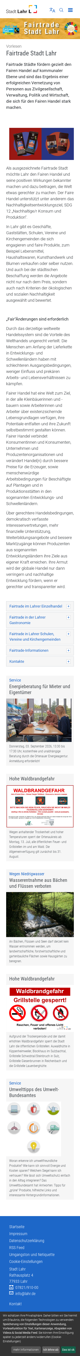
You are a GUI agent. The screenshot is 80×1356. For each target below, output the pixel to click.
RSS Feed (16, 1247)
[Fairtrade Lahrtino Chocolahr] (41, 144)
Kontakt (15, 1303)
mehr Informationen (26, 1349)
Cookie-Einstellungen (26, 1261)
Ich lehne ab (50, 1349)
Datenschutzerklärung (26, 1240)
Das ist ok (68, 1349)
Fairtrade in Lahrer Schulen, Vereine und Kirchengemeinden (35, 636)
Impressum (18, 1233)
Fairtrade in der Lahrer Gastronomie (27, 620)
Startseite (16, 1226)
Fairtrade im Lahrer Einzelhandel (35, 606)
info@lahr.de (25, 1293)
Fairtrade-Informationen (28, 650)
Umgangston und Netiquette (32, 1254)
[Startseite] (21, 9)
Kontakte (16, 661)
